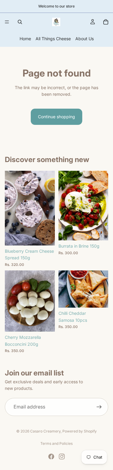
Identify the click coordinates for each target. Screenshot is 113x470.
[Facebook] (51, 456)
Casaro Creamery (45, 431)
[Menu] (7, 22)
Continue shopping (56, 116)
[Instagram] (61, 456)
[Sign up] (99, 407)
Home (25, 38)
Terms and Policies (56, 443)
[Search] (20, 22)
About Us (84, 38)
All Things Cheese (53, 38)
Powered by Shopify (79, 431)
